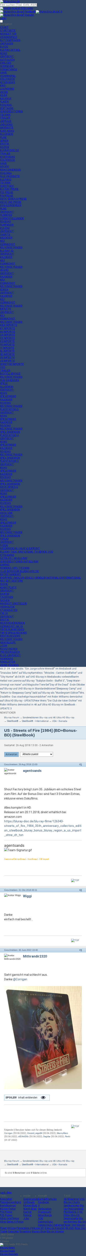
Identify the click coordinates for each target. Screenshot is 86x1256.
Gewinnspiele (30, 1199)
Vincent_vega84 (34, 1133)
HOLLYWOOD (7, 79)
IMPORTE (5, 308)
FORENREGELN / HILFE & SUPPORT (20, 548)
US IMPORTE (7, 360)
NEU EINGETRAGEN (11, 247)
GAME (3, 72)
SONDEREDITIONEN (11, 111)
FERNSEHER (7, 66)
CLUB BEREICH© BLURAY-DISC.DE (19, 571)
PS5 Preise (6, 1215)
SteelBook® (12, 721)
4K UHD (69, 1228)
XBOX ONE (6, 513)
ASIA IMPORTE (8, 325)
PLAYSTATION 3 (9, 461)
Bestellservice (8, 1205)
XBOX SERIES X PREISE (13, 198)
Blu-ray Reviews (73, 1220)
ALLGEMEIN (6, 134)
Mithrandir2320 (35, 956)
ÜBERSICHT (7, 56)
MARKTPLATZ (8, 587)
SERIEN (4, 140)
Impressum (44, 1212)
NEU (2, 241)
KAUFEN (4, 593)
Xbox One (80, 1228)
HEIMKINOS (6, 658)
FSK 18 (4, 613)
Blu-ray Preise (7, 1208)
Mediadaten (45, 1208)
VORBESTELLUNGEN (12, 218)
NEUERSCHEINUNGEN (12, 623)
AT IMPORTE (7, 328)
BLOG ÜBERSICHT (10, 655)
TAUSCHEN (6, 597)
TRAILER (5, 117)
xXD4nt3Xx (23, 1136)
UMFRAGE (5, 121)
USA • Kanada (59, 721)
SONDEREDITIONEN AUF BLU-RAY (19, 561)
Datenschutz (45, 1221)
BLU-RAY (5, 228)
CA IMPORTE (7, 334)
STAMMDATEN (8, 610)
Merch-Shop (30, 1208)
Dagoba (46, 1136)
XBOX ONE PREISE (10, 202)
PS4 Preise (6, 1212)
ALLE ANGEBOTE (10, 176)
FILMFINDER (7, 224)
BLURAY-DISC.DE (9, 150)
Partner (27, 1215)
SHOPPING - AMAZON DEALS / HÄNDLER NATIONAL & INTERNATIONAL (40, 577)
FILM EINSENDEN (9, 380)
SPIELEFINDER (8, 396)
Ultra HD (75, 1215)
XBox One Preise (9, 1218)
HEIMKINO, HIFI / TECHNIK (14, 568)
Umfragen (29, 1202)
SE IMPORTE (7, 354)
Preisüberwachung (10, 1202)
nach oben (6, 1192)
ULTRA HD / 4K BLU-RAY (13, 558)
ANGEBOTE (6, 127)
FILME (3, 137)
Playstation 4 (24, 1228)
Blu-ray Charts (72, 1202)
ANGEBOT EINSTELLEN (13, 603)
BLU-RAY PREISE (9, 189)
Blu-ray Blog (30, 1205)
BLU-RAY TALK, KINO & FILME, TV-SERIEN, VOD (26, 551)
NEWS (3, 53)
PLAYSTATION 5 (9, 409)
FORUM (4, 538)
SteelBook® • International (35, 721)
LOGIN (3, 645)
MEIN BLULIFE (8, 642)
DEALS (6, 173)
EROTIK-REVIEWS (10, 635)
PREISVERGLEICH (10, 652)
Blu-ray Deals (7, 1251)
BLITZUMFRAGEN (10, 40)
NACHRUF (5, 98)
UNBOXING (6, 124)
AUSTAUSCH (7, 59)
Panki (67, 1136)
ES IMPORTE (7, 341)
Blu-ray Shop (39, 1231)
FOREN (4, 545)
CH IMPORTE (7, 338)
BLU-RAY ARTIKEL (10, 50)
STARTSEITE (7, 30)
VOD (2, 367)
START (4, 27)
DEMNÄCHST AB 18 (11, 626)
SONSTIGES (7, 186)
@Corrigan (20, 979)
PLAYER (4, 101)
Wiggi (27, 896)
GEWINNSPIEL (8, 76)
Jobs (26, 1218)
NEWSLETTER (8, 33)
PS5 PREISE (6, 192)
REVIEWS (5, 221)
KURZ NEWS (7, 131)
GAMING (4, 564)
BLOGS (4, 46)
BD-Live (12, 1228)
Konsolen (13, 1231)
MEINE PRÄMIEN (9, 665)
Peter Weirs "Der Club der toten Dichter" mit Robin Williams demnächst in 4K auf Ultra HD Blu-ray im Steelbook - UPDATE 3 (41, 704)
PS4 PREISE (6, 195)
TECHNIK (5, 114)
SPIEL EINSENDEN (10, 432)
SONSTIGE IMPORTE (12, 364)
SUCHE (4, 584)
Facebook (43, 1202)
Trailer (4, 1231)
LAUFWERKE (7, 88)
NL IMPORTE (7, 351)
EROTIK (4, 143)
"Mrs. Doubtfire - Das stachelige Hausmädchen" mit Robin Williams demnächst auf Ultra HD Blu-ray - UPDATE (42, 696)
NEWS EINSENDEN (10, 169)
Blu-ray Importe (55, 1231)
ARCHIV (4, 166)
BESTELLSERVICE (10, 373)
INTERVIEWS (7, 82)
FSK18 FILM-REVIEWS (12, 629)
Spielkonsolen (71, 1205)
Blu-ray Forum (11, 717)
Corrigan (8, 1133)
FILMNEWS (6, 215)
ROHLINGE (6, 105)
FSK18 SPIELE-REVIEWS (13, 632)
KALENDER (6, 237)
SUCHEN (5, 600)
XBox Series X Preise (11, 1221)
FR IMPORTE (7, 344)
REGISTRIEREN (8, 649)
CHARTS (5, 234)
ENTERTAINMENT (10, 574)
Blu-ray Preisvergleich (74, 1207)
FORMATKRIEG (8, 69)
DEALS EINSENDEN (10, 205)
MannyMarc (62, 1133)
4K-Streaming (71, 1199)
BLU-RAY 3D (7, 250)
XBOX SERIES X (9, 487)
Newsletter (6, 1199)
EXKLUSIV (5, 62)
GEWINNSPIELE (8, 37)
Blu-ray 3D (38, 1228)
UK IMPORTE (7, 357)
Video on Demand (54, 1228)
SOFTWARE (7, 108)
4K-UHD (4, 270)
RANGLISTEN (7, 661)
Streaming (25, 1231)
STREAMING (7, 555)
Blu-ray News (7, 1247)
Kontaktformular (47, 1199)
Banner (27, 1212)
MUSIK (3, 95)
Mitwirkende (45, 1215)
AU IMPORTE (7, 331)
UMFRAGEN (6, 43)
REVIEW (4, 147)
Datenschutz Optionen (51, 1225)
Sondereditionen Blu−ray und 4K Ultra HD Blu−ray (48, 717)
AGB (40, 1218)
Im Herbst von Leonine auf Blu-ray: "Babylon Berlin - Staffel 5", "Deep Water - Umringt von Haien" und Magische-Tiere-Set (40, 680)
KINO (3, 85)
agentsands (32, 771)
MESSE (4, 92)
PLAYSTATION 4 (9, 435)
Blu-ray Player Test (75, 1223)
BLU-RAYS (5, 179)
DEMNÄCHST (7, 244)
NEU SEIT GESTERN (11, 580)
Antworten (11, 754)
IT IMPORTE (7, 347)
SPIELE (4, 383)
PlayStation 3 (71, 1212)
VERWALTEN (7, 606)
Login (3, 18)
